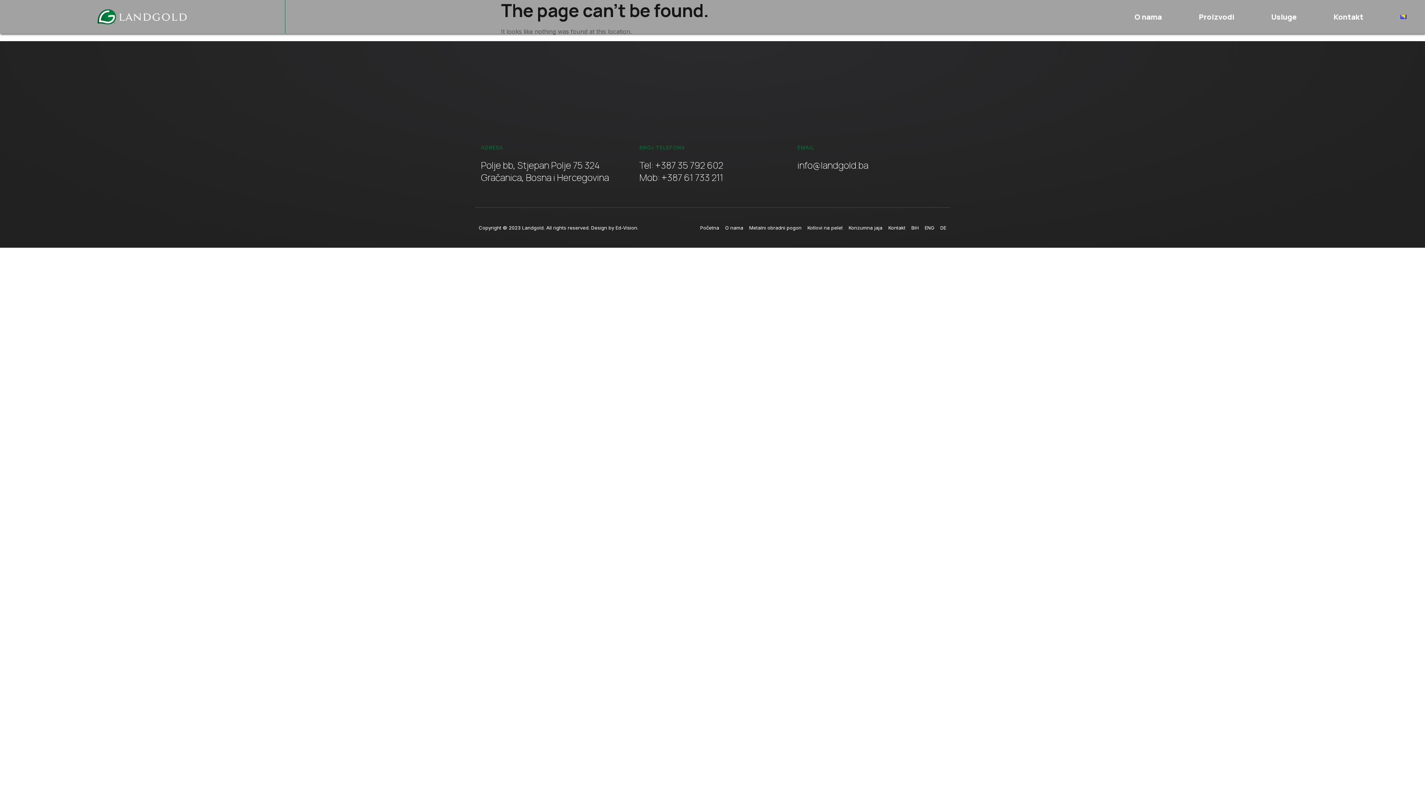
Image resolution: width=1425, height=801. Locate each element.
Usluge (1284, 17)
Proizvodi (1216, 17)
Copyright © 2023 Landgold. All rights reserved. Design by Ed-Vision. (558, 228)
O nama (1148, 17)
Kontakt (1348, 17)
